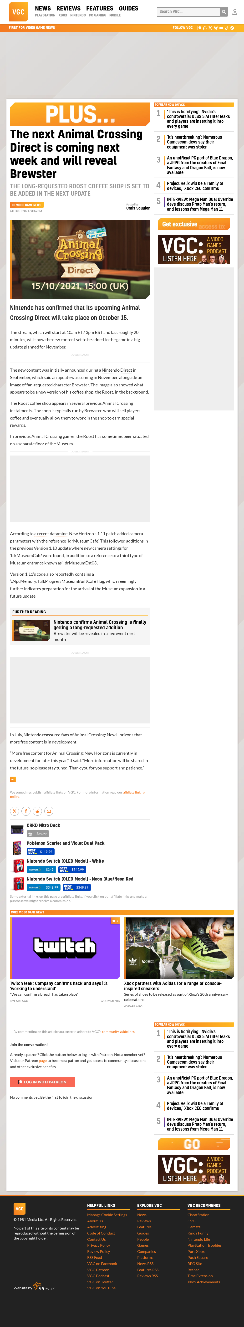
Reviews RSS (147, 1275)
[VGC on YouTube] (221, 28)
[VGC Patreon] (199, 28)
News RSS (145, 1263)
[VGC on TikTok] (227, 28)
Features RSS (147, 1269)
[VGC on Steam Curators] (232, 28)
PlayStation (45, 15)
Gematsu (195, 1227)
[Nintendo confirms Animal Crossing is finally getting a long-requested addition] (31, 630)
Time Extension (200, 1275)
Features (99, 9)
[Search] (224, 12)
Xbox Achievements (204, 1282)
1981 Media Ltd (30, 1219)
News (43, 9)
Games (143, 1245)
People (143, 1239)
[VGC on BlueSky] (216, 28)
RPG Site (195, 1263)
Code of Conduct (101, 1233)
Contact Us (96, 1239)
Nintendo (78, 15)
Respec (193, 1269)
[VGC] (18, 11)
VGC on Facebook (102, 1263)
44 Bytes (44, 1286)
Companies (146, 1251)
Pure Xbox (196, 1251)
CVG (192, 1221)
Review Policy (98, 1251)
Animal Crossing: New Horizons (103, 734)
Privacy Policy (98, 1245)
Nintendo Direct (117, 370)
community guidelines (118, 1032)
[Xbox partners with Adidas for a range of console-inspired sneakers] (179, 948)
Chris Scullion (138, 208)
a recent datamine (50, 533)
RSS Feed (94, 1257)
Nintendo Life (199, 1239)
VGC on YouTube (101, 1288)
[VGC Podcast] (205, 28)
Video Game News (28, 205)
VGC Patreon (98, 1269)
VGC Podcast (98, 1275)
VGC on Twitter (100, 1282)
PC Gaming (97, 15)
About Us (95, 1221)
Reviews (68, 9)
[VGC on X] (210, 28)
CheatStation (198, 1214)
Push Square (198, 1257)
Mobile (115, 15)
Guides (128, 9)
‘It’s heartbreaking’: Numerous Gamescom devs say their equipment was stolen (194, 142)
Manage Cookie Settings (107, 1214)
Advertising (96, 1227)
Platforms (145, 1257)
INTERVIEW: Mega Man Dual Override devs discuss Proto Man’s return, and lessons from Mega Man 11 (200, 204)
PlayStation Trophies (205, 1245)
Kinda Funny (198, 1233)
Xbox (63, 15)
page (43, 1060)
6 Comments (110, 1001)
